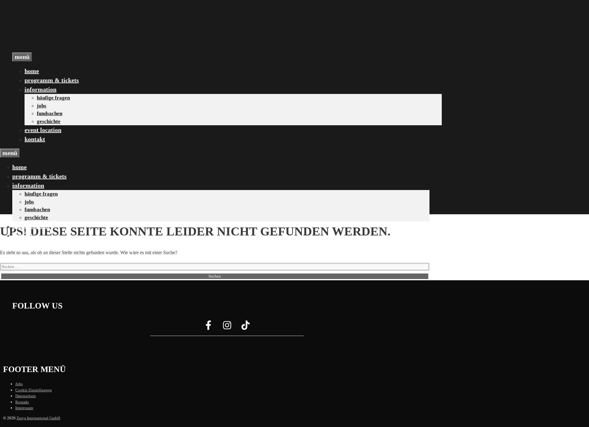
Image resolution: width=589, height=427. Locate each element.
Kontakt (35, 139)
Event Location (43, 129)
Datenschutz (25, 396)
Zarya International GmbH (38, 418)
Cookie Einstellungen (33, 390)
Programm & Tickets (52, 80)
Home (32, 71)
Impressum (24, 408)
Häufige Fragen (53, 98)
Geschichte (48, 121)
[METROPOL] (43, 48)
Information (40, 89)
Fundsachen (49, 113)
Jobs (41, 106)
